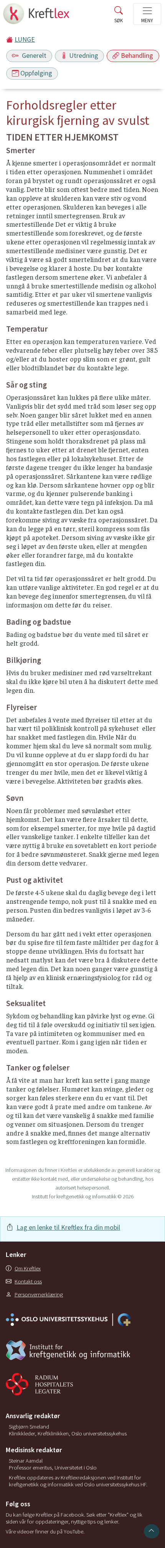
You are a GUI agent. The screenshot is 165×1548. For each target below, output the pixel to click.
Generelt (33, 55)
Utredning (83, 55)
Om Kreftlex (28, 1268)
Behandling (137, 55)
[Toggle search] (118, 16)
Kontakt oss (28, 1281)
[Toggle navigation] (147, 14)
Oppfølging (36, 73)
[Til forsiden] (37, 16)
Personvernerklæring (39, 1294)
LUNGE (25, 39)
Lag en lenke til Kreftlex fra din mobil (68, 1227)
